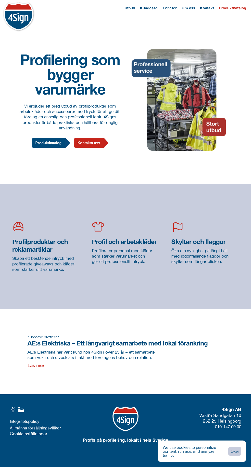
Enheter (170, 8)
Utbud (130, 8)
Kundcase (149, 8)
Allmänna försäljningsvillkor (35, 428)
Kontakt (207, 8)
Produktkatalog (232, 8)
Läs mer (35, 365)
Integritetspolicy (24, 421)
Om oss (188, 8)
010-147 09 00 (228, 426)
